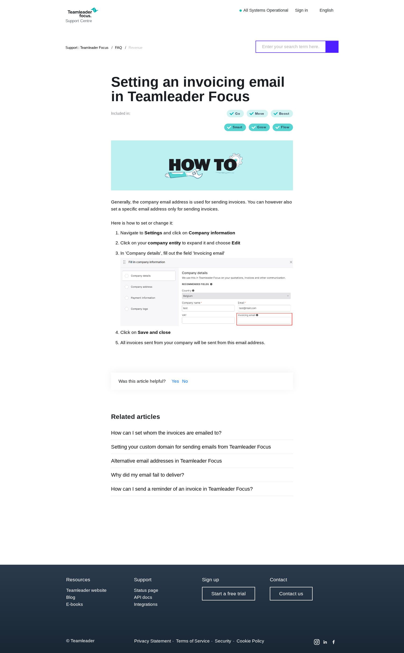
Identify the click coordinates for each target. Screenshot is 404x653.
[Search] (332, 47)
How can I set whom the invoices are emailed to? (166, 433)
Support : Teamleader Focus (86, 48)
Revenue (135, 48)
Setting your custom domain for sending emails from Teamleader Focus (191, 447)
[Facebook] (333, 642)
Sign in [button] (302, 10)
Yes (175, 381)
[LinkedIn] (325, 642)
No (185, 381)
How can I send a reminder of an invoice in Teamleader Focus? (182, 489)
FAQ (118, 48)
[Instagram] (317, 642)
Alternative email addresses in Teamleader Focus (166, 461)
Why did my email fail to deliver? (147, 475)
